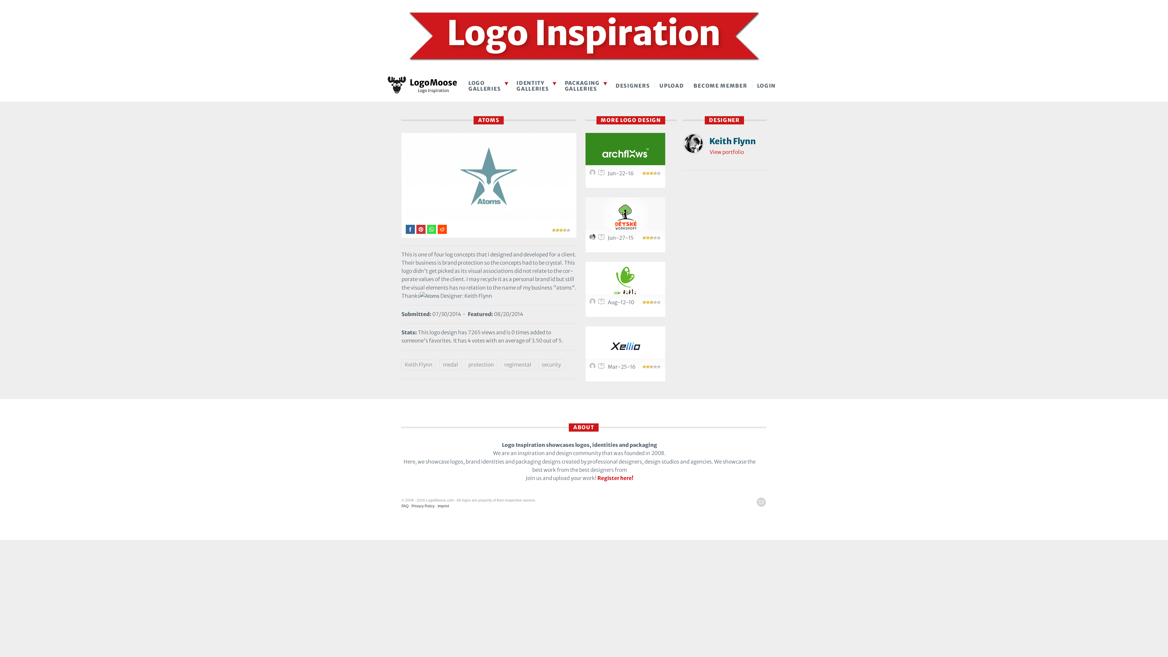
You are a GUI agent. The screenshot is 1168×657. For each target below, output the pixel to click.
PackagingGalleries (582, 86)
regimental (517, 364)
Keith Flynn (419, 364)
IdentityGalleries (532, 86)
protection (481, 364)
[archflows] (625, 152)
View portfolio (727, 152)
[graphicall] (593, 367)
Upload (671, 85)
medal (450, 364)
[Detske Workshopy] (625, 217)
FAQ (404, 506)
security (551, 364)
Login (766, 85)
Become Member (720, 85)
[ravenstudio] (593, 238)
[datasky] (593, 174)
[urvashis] (593, 303)
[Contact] (761, 502)
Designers (633, 85)
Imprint (443, 506)
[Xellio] (625, 346)
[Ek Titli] (625, 281)
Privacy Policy (423, 506)
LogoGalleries (484, 86)
